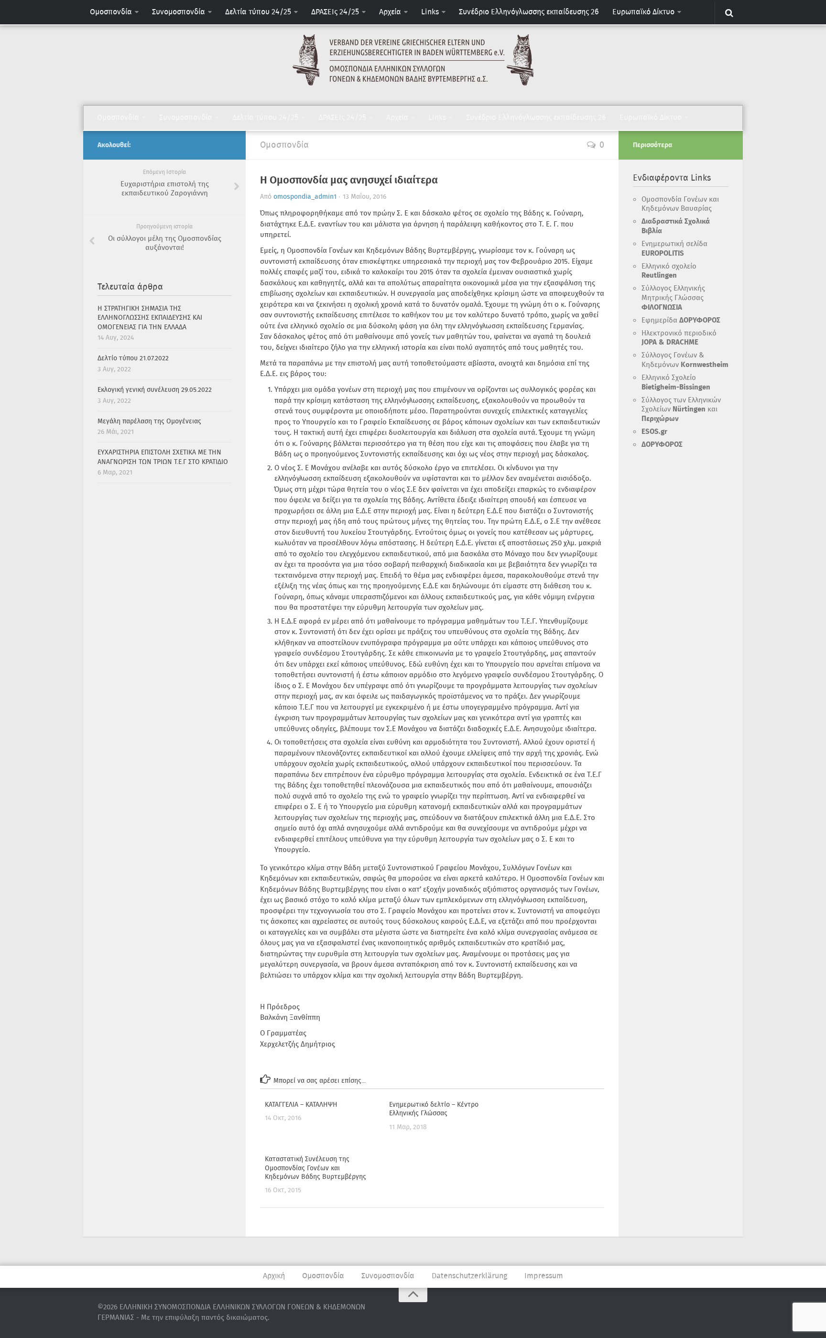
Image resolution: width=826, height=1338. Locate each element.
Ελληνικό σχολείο (668, 271)
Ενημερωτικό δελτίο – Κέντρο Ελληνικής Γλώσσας (433, 1109)
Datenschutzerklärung (469, 1276)
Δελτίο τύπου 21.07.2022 (133, 358)
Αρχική (274, 1276)
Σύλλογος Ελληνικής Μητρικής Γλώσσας (673, 298)
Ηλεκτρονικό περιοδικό (679, 338)
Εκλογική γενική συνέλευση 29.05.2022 (155, 390)
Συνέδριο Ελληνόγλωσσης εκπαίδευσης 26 (529, 12)
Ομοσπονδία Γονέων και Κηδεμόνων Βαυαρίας (680, 204)
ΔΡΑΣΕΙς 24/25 (335, 12)
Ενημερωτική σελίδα (674, 248)
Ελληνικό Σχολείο (675, 382)
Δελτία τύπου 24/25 (258, 12)
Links (430, 12)
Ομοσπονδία (111, 12)
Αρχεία (390, 12)
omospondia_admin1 (305, 197)
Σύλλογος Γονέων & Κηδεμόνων (684, 360)
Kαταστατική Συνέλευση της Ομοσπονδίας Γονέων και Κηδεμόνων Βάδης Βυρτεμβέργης (315, 1168)
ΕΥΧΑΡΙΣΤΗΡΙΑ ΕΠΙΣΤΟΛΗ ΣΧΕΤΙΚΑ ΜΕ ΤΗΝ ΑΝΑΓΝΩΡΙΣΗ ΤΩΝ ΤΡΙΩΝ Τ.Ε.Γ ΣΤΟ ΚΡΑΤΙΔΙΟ (163, 457)
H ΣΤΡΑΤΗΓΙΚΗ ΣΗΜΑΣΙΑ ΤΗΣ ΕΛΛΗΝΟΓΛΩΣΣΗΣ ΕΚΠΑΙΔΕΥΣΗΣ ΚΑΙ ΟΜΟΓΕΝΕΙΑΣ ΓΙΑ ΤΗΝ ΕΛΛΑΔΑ (150, 318)
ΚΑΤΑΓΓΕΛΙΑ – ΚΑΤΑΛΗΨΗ (301, 1105)
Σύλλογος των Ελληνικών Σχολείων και (681, 410)
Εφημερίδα (680, 320)
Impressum (543, 1276)
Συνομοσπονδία (178, 12)
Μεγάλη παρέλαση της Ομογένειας (149, 421)
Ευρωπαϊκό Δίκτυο (643, 12)
